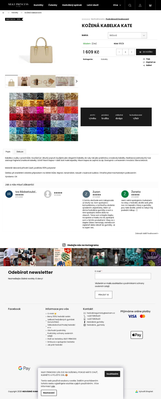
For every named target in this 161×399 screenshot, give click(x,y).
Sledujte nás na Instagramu (83, 245)
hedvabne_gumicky (96, 325)
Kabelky (104, 59)
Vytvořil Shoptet (146, 391)
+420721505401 (93, 316)
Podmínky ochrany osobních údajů (60, 334)
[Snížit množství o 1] (119, 52)
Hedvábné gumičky (95, 322)
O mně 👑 (51, 313)
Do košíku (147, 52)
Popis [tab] (8, 151)
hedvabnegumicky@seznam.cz (101, 313)
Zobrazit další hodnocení (146, 233)
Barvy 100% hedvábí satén (58, 316)
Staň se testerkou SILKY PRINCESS (61, 339)
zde (53, 386)
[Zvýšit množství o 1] (132, 52)
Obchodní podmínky (56, 330)
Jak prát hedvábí (54, 345)
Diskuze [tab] (20, 151)
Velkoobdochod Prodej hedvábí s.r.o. (61, 326)
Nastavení (49, 392)
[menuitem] (38, 5)
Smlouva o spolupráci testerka (60, 342)
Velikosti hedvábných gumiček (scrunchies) (60, 320)
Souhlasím (112, 373)
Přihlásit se (103, 294)
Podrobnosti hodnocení (117, 19)
